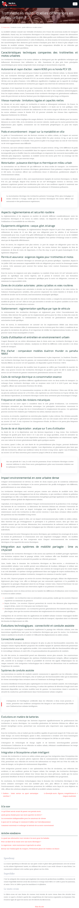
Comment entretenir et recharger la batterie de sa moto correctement (27, 825)
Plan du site (39, 907)
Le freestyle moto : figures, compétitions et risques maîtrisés (60, 794)
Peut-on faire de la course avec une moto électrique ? (21, 842)
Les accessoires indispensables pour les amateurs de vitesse (23, 818)
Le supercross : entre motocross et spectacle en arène (21, 845)
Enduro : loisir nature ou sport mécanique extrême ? (20, 794)
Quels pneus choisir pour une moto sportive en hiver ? (21, 815)
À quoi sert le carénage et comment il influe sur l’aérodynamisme (26, 822)
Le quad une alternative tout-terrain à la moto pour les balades (25, 838)
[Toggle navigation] (75, 4)
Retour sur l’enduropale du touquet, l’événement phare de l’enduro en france (30, 849)
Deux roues (6, 27)
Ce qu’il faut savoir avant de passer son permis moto (21, 811)
